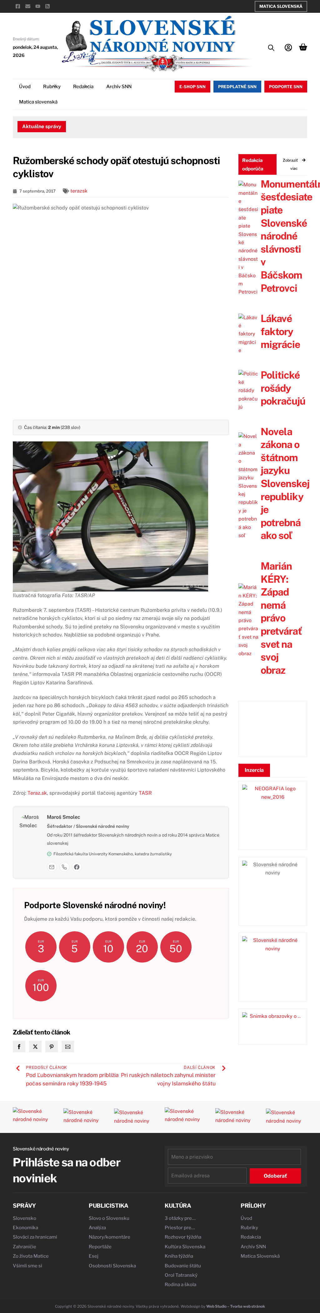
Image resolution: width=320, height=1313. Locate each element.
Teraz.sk (37, 793)
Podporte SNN (285, 86)
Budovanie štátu (183, 1266)
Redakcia (83, 86)
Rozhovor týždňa (183, 1237)
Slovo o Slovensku (109, 1218)
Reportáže (100, 1247)
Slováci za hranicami (35, 1237)
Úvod (25, 86)
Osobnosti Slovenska (112, 1266)
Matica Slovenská (280, 6)
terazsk (79, 191)
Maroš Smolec (63, 817)
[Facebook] (77, 867)
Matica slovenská (38, 102)
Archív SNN (119, 86)
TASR (145, 793)
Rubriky (52, 86)
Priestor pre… (180, 1227)
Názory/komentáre (109, 1237)
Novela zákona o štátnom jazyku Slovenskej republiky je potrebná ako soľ (285, 483)
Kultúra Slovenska (185, 1247)
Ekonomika (25, 1227)
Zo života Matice (31, 1256)
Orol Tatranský (181, 1275)
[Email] (52, 867)
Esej (93, 1256)
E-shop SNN (192, 86)
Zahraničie (24, 1247)
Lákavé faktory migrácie (280, 331)
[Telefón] (64, 867)
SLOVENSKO (272, 729)
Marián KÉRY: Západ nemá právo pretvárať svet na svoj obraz (281, 618)
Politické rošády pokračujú (283, 388)
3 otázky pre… (180, 1218)
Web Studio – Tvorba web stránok (235, 1306)
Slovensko (24, 1218)
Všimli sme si (27, 1266)
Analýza (97, 1227)
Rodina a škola (180, 1284)
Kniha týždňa (179, 1256)
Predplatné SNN (237, 86)
